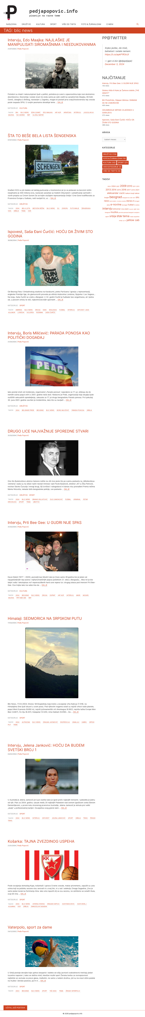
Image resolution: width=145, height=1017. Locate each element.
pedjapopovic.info (53, 11)
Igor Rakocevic (68, 904)
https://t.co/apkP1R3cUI (117, 54)
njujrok (30, 312)
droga (37, 310)
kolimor (11, 312)
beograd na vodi (127, 198)
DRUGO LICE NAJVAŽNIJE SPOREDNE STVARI (48, 431)
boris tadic (113, 201)
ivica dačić (125, 209)
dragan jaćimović (50, 722)
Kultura (23, 108)
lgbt (135, 209)
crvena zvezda (38, 904)
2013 (108, 189)
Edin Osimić (35, 112)
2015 (119, 190)
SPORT (53, 24)
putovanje (74, 208)
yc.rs (124, 220)
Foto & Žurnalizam (112, 158)
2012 (137, 186)
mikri (78, 595)
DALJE (60, 102)
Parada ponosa (78, 410)
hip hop (58, 112)
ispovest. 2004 (83, 310)
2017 (129, 190)
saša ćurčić (50, 312)
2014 (113, 190)
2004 (17, 208)
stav (119, 216)
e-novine (116, 204)
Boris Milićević (63, 410)
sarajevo (136, 212)
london (21, 312)
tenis (85, 818)
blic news (25, 112)
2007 (118, 186)
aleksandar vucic (116, 193)
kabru (84, 722)
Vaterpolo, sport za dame (30, 927)
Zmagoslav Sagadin (39, 906)
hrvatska (67, 112)
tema (23, 211)
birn (134, 198)
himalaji (75, 722)
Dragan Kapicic (53, 904)
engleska (53, 310)
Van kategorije (110, 167)
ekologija (124, 205)
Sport (22, 305)
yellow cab (132, 220)
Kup (19, 906)
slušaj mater (38, 115)
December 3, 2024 (114, 64)
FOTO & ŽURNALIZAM (91, 24)
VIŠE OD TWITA (69, 24)
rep (28, 115)
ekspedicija (65, 722)
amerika (19, 310)
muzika (11, 115)
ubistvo (36, 502)
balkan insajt (129, 193)
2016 (123, 190)
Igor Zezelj (82, 904)
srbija (16, 211)
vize (29, 211)
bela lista (26, 208)
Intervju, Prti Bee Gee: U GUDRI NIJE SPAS (45, 522)
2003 (17, 991)
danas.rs (130, 201)
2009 (123, 186)
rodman (39, 312)
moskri (86, 595)
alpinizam (26, 722)
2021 (137, 190)
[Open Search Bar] (137, 24)
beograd (40, 410)
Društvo (24, 204)
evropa (65, 208)
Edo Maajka (47, 112)
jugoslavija (88, 112)
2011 (134, 186)
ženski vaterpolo (73, 991)
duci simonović (56, 499)
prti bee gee (21, 598)
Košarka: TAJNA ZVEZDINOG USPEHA (41, 841)
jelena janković (58, 818)
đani (44, 310)
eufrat (52, 595)
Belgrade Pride (28, 410)
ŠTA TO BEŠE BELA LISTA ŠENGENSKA (42, 135)
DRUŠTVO (26, 24)
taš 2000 (53, 991)
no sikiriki (20, 115)
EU (58, 208)
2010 (129, 186)
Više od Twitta (110, 171)
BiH (17, 112)
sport (21, 502)
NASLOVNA (11, 24)
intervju (77, 112)
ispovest (45, 818)
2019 (133, 190)
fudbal (62, 310)
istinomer (117, 209)
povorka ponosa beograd (126, 212)
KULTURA (40, 24)
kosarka (11, 906)
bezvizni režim (38, 208)
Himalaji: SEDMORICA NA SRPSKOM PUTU (45, 618)
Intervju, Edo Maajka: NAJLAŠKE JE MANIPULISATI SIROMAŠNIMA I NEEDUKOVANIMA (52, 42)
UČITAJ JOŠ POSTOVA (15, 1008)
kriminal (77, 499)
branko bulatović (39, 499)
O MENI (109, 24)
